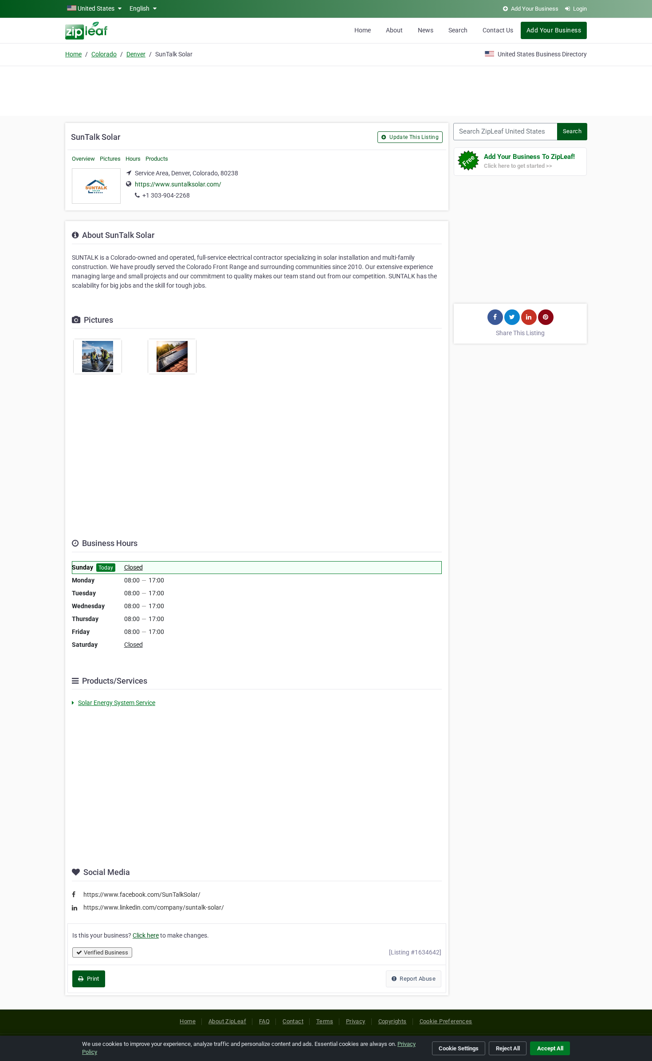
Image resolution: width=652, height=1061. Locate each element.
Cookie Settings (459, 1048)
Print (92, 978)
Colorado (104, 54)
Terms (324, 1021)
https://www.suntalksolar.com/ (178, 184)
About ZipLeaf (227, 1021)
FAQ (264, 1021)
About (394, 30)
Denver (135, 54)
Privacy (355, 1021)
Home (362, 30)
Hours (133, 158)
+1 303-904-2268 (166, 195)
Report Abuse (417, 978)
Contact (293, 1021)
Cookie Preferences (446, 1021)
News (425, 30)
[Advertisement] (326, 90)
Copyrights (392, 1021)
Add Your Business (553, 30)
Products (156, 158)
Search (457, 30)
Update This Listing (413, 137)
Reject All (508, 1048)
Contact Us (498, 30)
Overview (83, 158)
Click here (146, 935)
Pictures (110, 158)
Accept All (550, 1048)
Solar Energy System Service (116, 702)
